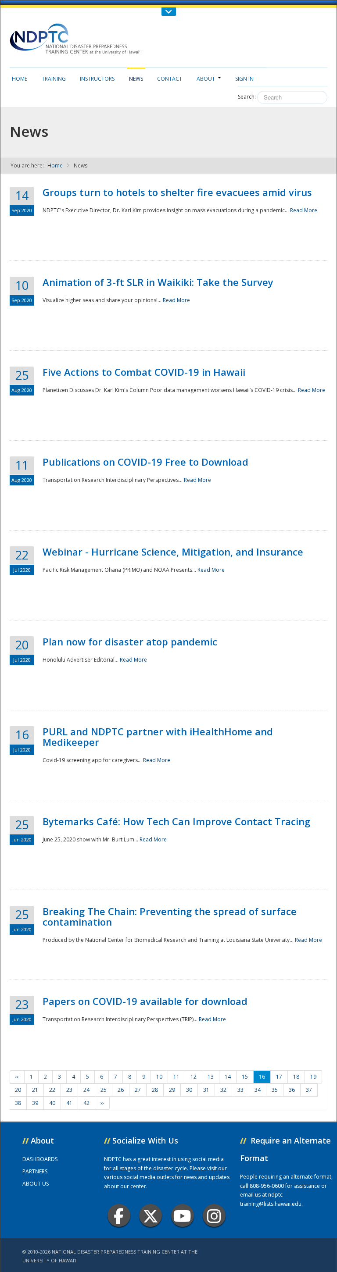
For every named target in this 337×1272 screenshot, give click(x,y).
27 (138, 1090)
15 (245, 1076)
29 (172, 1090)
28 (155, 1090)
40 (52, 1103)
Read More (303, 210)
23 (69, 1090)
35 (275, 1090)
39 (35, 1103)
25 (103, 1090)
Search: (247, 96)
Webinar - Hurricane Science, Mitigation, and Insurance (173, 551)
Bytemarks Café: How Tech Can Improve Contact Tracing (176, 821)
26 (121, 1090)
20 (18, 1090)
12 (193, 1076)
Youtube (182, 1215)
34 (258, 1090)
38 (18, 1103)
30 (189, 1090)
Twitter (150, 1215)
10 (159, 1076)
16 (262, 1076)
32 (223, 1090)
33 (240, 1090)
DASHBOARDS (39, 1159)
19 (313, 1076)
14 (228, 1076)
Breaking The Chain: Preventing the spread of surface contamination (170, 916)
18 (296, 1076)
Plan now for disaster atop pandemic (130, 641)
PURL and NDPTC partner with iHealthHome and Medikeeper (158, 736)
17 (279, 1076)
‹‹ (17, 1076)
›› (102, 1103)
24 (86, 1090)
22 (52, 1090)
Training (54, 78)
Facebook (119, 1215)
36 (292, 1090)
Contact (169, 78)
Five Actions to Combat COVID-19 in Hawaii (144, 371)
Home (19, 78)
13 (211, 1076)
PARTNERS (34, 1171)
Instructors (97, 78)
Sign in (244, 78)
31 (206, 1090)
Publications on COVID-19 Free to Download (145, 461)
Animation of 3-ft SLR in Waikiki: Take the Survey (158, 282)
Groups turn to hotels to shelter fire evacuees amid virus (177, 192)
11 (176, 1076)
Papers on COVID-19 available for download (145, 1001)
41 (69, 1103)
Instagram (214, 1215)
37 (309, 1090)
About (206, 78)
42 (86, 1103)
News (136, 78)
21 (35, 1090)
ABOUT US (35, 1183)
